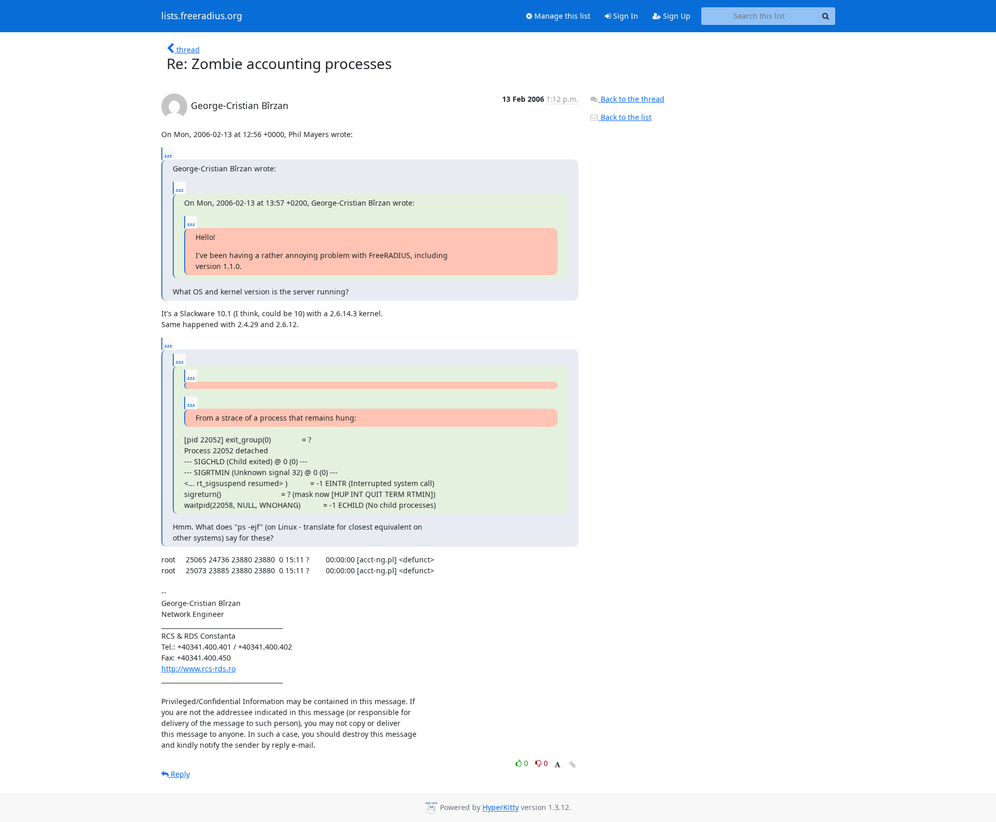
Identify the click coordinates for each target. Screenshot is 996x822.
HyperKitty (500, 808)
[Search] (826, 16)
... (168, 153)
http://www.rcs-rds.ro (198, 668)
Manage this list (561, 16)
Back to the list (625, 117)
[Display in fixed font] (557, 765)
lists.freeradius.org (201, 16)
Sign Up (675, 16)
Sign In (624, 16)
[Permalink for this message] (572, 765)
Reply (179, 774)
